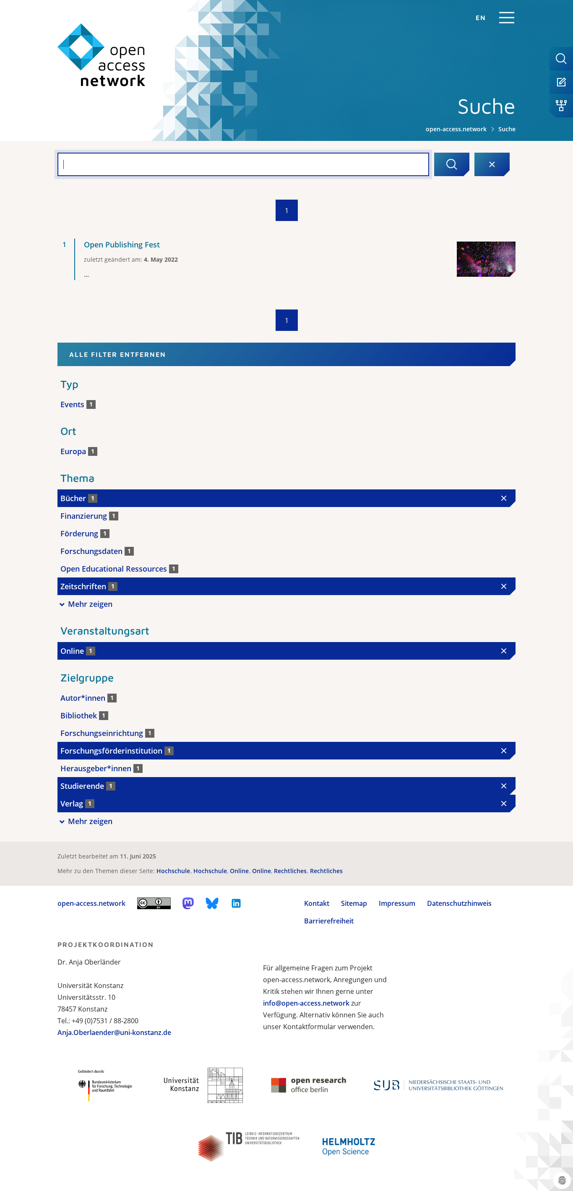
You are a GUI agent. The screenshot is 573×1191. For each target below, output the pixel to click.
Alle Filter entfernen (117, 354)
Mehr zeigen (90, 604)
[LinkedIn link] (236, 903)
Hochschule (174, 871)
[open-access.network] (101, 55)
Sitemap (354, 903)
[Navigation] (506, 17)
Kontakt (316, 903)
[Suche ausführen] (451, 164)
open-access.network (456, 129)
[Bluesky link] (212, 903)
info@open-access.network (306, 1003)
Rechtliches (291, 871)
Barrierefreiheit (329, 921)
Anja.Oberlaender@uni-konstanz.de (114, 1032)
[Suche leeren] (492, 164)
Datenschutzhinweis (459, 903)
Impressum (397, 903)
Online (240, 871)
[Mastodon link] (188, 903)
